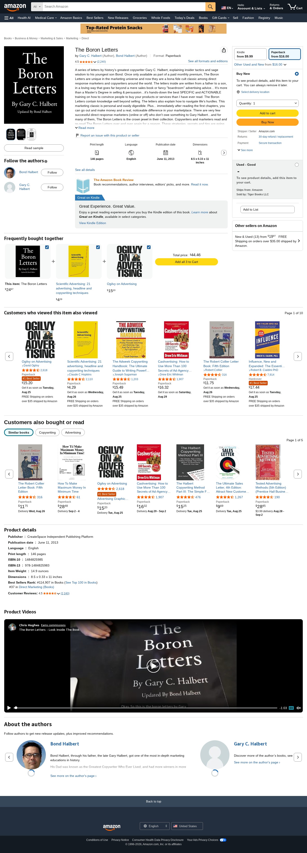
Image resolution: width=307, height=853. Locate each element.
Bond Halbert (125, 55)
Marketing (72, 38)
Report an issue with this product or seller (109, 135)
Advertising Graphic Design (111, 497)
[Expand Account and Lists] (264, 8)
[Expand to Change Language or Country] (232, 8)
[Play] (7, 708)
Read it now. (200, 184)
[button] (9, 17)
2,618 (120, 489)
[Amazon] (15, 6)
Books (203, 18)
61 (78, 497)
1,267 (239, 497)
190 (277, 497)
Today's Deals (184, 18)
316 (39, 497)
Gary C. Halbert (90, 55)
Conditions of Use (97, 840)
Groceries (140, 18)
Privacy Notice (120, 840)
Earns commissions (53, 625)
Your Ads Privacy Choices (202, 840)
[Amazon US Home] (111, 828)
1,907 (160, 497)
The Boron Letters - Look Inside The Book (49, 629)
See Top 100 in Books (80, 582)
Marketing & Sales (52, 38)
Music (279, 18)
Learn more (199, 212)
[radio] (250, 54)
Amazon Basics (71, 18)
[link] (78, 261)
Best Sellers (95, 18)
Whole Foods (160, 18)
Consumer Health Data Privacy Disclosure (158, 840)
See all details (85, 170)
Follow (52, 172)
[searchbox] (124, 6)
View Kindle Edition (92, 223)
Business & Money (26, 38)
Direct (85, 38)
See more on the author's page (72, 776)
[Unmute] (298, 707)
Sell (235, 18)
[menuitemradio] (291, 708)
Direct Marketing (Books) (36, 587)
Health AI (24, 18)
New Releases (118, 18)
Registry (264, 18)
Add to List (250, 209)
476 (198, 497)
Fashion (248, 18)
